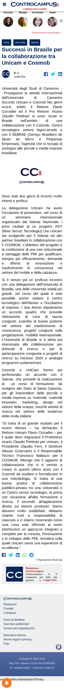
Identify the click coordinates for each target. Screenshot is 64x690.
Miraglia (23, 12)
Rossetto (8, 12)
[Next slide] (61, 21)
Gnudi (52, 12)
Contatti (8, 608)
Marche (34, 42)
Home (6, 42)
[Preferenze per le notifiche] (7, 683)
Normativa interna (15, 635)
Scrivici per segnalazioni (19, 628)
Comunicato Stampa (35, 9)
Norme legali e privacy (18, 639)
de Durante (37, 12)
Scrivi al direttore (14, 619)
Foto (6, 643)
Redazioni (10, 604)
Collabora (10, 613)
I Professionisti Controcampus (46, 33)
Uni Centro (20, 42)
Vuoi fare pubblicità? (16, 624)
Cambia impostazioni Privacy (25, 679)
